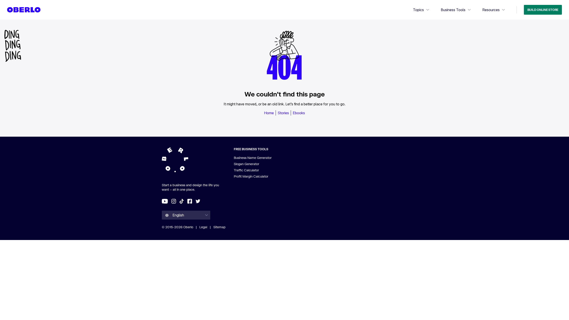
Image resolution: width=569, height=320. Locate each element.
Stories (283, 113)
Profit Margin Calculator (251, 176)
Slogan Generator (246, 164)
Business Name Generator (253, 158)
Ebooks (299, 113)
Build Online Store (542, 10)
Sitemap (219, 227)
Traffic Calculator (246, 170)
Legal (203, 227)
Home (269, 113)
